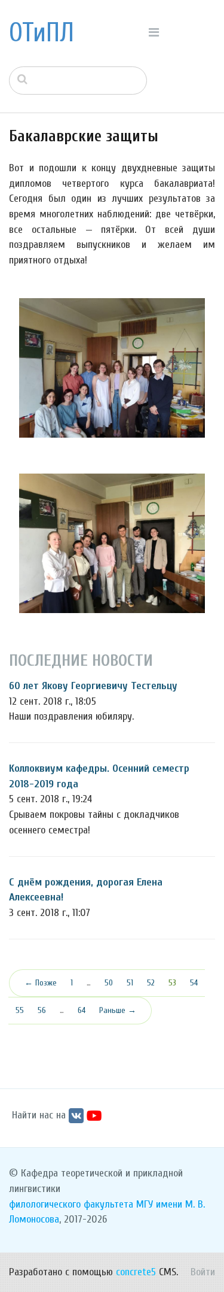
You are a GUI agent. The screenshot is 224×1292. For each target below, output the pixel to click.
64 (81, 1010)
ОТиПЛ (41, 32)
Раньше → (117, 1010)
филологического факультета (71, 1204)
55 (20, 1010)
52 (151, 983)
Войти (203, 1272)
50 (109, 983)
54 (194, 983)
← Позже (40, 983)
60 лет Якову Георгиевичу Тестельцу (93, 686)
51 (130, 983)
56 (42, 1010)
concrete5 (136, 1272)
